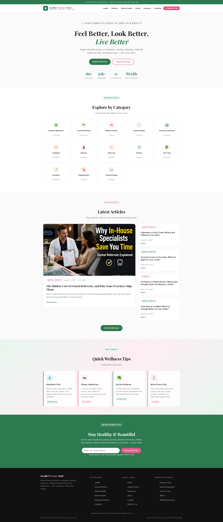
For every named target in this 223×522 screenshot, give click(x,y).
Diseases (147, 8)
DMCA (162, 496)
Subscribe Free (123, 62)
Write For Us (132, 504)
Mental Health (126, 8)
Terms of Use (165, 491)
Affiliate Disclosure (167, 500)
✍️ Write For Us (171, 8)
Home (129, 482)
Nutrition (114, 8)
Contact (130, 500)
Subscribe (131, 491)
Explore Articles (100, 61)
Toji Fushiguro (118, 513)
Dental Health (100, 496)
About (129, 496)
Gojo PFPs (113, 513)
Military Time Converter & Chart (105, 513)
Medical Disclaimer (167, 487)
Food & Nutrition (101, 487)
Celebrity (157, 8)
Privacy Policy (165, 482)
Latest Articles (133, 487)
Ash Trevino (130, 513)
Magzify (98, 513)
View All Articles (111, 328)
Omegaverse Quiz (124, 513)
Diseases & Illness (102, 500)
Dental (138, 8)
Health (105, 8)
